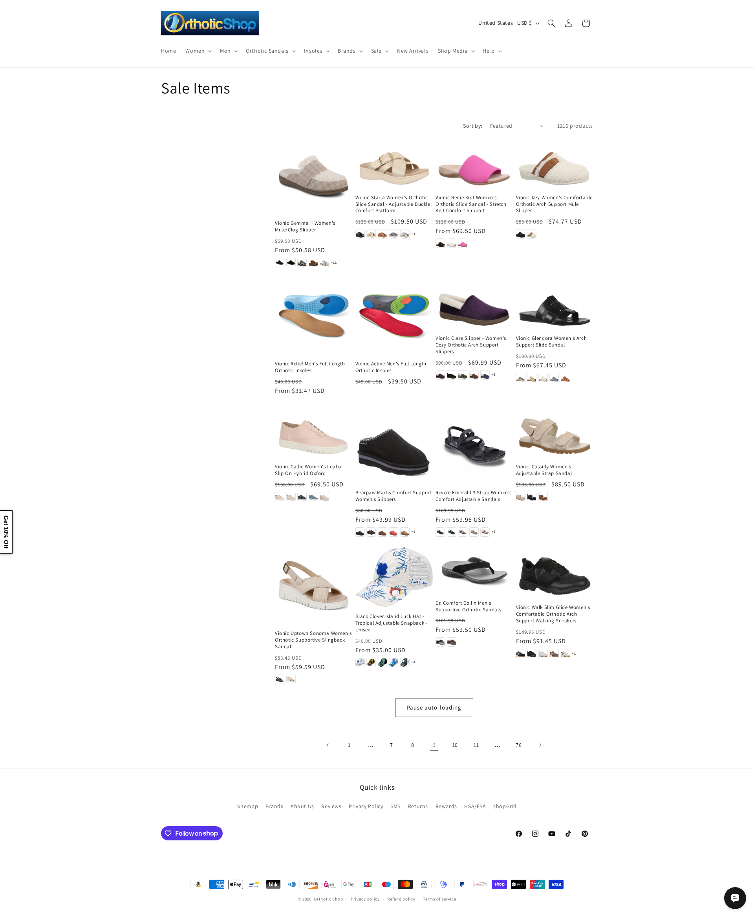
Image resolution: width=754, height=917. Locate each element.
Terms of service (439, 898)
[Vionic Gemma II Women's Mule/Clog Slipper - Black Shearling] (291, 262)
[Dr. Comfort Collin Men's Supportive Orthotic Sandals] (474, 570)
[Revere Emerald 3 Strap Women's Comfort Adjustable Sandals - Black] (440, 532)
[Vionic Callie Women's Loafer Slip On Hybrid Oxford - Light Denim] (313, 496)
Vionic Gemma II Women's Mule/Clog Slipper (305, 226)
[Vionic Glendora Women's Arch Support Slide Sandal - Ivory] (543, 377)
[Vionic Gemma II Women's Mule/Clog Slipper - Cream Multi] (324, 262)
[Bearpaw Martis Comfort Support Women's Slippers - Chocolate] (371, 532)
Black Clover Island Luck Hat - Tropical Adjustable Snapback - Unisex (391, 623)
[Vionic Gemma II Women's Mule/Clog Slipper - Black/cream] (302, 262)
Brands (274, 806)
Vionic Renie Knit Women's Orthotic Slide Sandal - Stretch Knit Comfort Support (471, 204)
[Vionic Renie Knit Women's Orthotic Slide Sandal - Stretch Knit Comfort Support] (474, 162)
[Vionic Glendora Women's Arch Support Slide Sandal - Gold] (531, 377)
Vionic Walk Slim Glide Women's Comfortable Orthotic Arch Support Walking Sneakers (553, 614)
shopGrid (505, 806)
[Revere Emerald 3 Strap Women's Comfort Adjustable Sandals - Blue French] (462, 532)
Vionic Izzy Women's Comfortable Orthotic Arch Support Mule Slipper (554, 204)
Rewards (446, 806)
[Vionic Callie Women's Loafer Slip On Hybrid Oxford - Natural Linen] (324, 496)
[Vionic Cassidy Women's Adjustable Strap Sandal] (554, 431)
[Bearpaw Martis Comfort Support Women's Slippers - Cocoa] (382, 532)
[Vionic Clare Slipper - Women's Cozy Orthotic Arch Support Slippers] (474, 302)
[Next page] (540, 745)
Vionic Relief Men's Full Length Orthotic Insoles (310, 367)
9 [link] (434, 745)
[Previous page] (328, 745)
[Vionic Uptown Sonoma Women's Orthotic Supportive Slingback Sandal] (313, 585)
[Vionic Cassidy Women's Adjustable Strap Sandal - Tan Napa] (543, 496)
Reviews (331, 806)
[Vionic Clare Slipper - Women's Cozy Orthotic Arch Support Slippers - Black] (451, 375)
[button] (198, 50)
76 (519, 744)
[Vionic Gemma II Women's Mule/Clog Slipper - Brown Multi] (313, 262)
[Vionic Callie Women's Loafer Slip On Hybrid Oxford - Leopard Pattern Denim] (302, 496)
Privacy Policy (366, 806)
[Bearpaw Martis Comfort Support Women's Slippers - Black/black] (360, 532)
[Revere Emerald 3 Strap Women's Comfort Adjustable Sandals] (474, 444)
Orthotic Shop (328, 899)
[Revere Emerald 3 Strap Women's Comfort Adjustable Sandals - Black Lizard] (451, 532)
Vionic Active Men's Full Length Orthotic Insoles (391, 367)
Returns (418, 806)
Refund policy (401, 898)
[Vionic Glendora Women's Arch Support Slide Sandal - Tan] (565, 377)
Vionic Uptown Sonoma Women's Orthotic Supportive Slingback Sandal (313, 640)
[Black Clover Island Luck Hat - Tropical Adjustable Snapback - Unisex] (394, 577)
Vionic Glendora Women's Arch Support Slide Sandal (551, 341)
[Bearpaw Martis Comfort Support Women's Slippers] (394, 444)
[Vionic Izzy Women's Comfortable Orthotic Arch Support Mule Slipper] (554, 162)
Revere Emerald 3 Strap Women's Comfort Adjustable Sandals (474, 496)
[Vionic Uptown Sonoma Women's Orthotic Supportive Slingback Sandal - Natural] (291, 679)
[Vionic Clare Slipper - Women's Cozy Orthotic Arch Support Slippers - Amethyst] (440, 375)
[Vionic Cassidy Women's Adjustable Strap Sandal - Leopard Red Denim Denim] (531, 496)
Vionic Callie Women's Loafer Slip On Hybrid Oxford (308, 470)
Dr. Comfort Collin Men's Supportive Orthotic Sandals (468, 606)
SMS (395, 806)
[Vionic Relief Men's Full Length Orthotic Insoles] (313, 315)
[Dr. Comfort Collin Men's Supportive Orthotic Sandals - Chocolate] (451, 642)
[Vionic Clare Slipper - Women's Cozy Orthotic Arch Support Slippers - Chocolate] (474, 375)
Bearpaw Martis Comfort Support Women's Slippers (393, 496)
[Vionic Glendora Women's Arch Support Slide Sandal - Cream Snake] (520, 377)
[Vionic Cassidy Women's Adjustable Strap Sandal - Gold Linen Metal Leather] (520, 496)
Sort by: (472, 125)
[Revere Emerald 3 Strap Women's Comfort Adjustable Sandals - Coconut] (485, 532)
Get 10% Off (6, 531)
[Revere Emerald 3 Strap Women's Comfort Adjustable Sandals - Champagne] (474, 532)
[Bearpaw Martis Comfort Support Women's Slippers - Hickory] (405, 532)
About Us (302, 806)
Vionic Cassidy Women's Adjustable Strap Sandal (544, 470)
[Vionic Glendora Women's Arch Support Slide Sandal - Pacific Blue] (554, 377)
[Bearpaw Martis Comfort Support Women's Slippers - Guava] (393, 532)
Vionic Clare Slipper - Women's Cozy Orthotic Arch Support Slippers (471, 345)
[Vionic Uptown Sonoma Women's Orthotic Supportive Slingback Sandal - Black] (279, 679)
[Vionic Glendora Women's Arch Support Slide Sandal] (554, 302)
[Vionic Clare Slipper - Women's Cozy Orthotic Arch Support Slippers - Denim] (485, 375)
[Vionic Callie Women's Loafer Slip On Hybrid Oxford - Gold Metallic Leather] (291, 496)
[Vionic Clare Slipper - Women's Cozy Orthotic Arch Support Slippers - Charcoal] (462, 375)
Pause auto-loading (434, 707)
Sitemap (247, 806)
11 (476, 744)
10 (455, 744)
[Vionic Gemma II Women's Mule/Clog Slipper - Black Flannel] (279, 262)
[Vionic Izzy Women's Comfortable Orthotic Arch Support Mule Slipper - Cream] (531, 233)
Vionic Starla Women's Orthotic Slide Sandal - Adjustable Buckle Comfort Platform (392, 204)
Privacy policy (365, 898)
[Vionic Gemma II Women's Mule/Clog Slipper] (313, 175)
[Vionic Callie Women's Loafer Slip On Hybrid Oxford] (313, 431)
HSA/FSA (475, 806)
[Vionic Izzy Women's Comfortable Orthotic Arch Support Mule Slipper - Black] (520, 233)
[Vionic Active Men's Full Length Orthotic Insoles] (394, 315)
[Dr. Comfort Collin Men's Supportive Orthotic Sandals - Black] (440, 642)
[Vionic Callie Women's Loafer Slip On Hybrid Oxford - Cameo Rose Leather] (279, 496)
